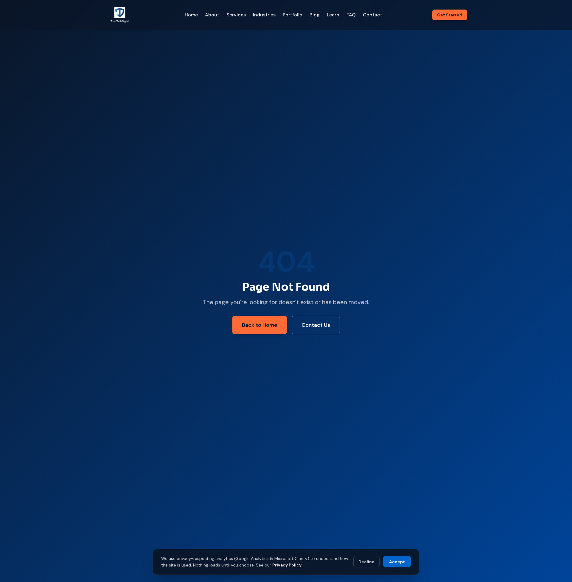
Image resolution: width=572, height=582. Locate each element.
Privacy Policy (286, 565)
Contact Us (315, 325)
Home (191, 15)
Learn (333, 15)
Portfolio (292, 15)
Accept (397, 561)
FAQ (351, 15)
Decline (366, 561)
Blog (315, 15)
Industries (264, 15)
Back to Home (259, 325)
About (212, 15)
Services (236, 15)
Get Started (449, 15)
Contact (372, 15)
